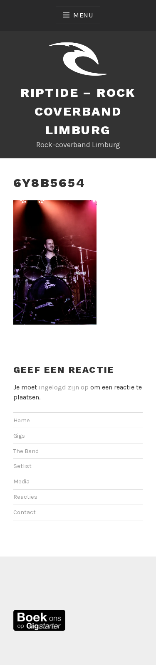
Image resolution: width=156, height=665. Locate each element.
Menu (83, 15)
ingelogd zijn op (64, 387)
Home (21, 420)
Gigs (19, 435)
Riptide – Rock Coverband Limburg (78, 111)
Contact (24, 512)
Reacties (25, 496)
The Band (26, 451)
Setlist (22, 466)
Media (21, 481)
